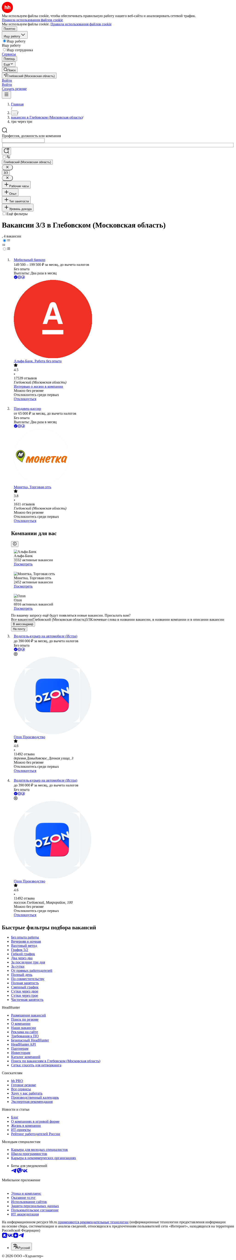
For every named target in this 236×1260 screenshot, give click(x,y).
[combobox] (23, 140)
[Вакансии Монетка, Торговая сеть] (122, 457)
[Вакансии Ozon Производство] (122, 696)
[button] (7, 80)
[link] (10, 70)
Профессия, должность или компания (31, 136)
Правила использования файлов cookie (81, 24)
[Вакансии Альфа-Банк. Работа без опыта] (122, 319)
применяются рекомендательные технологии (93, 1222)
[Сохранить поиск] (6, 151)
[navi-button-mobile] (6, 95)
